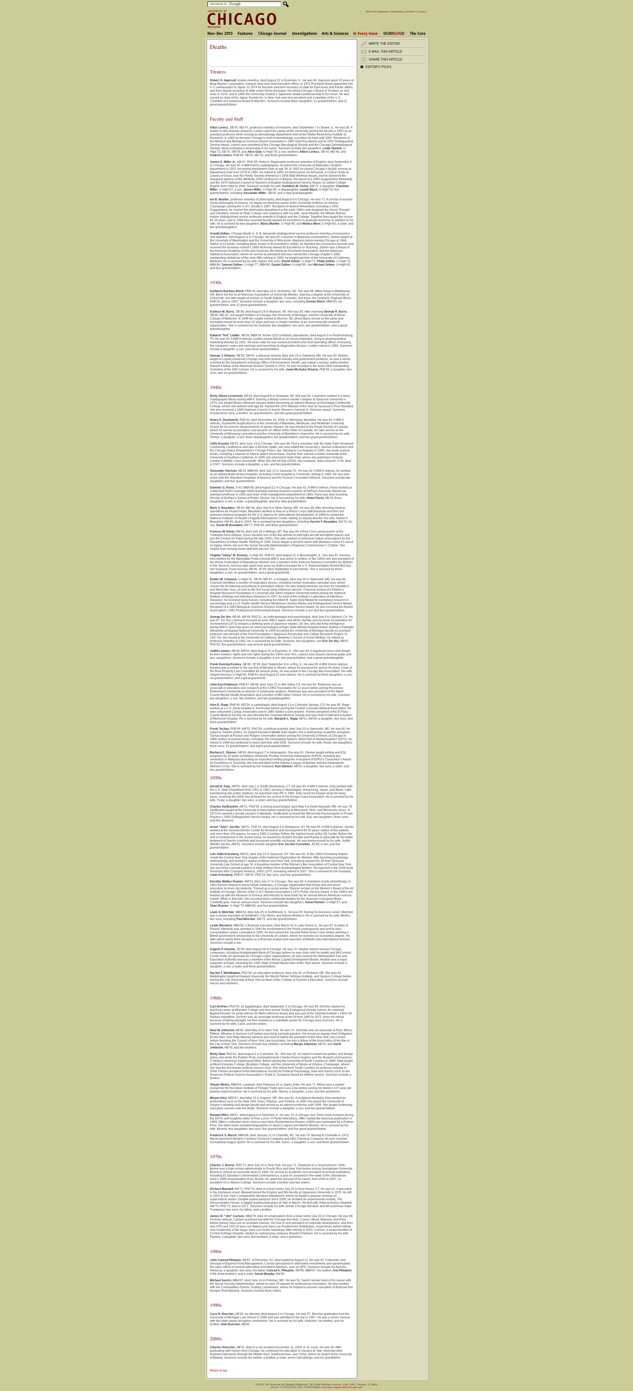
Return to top (218, 1370)
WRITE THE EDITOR (384, 43)
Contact (421, 11)
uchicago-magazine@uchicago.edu (342, 1387)
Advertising (397, 11)
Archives (410, 11)
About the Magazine (377, 11)
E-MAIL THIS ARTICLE (385, 51)
